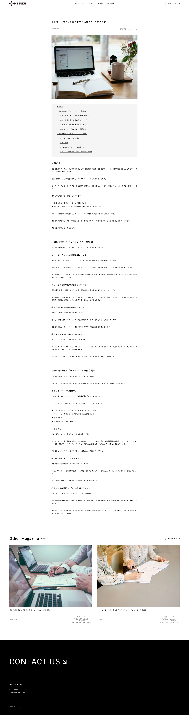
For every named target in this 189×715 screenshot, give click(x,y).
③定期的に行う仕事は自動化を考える (74, 125)
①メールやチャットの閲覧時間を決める (74, 116)
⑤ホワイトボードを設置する (70, 138)
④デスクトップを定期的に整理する (73, 129)
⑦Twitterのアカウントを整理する (72, 147)
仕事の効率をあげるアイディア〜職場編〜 (72, 111)
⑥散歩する (64, 143)
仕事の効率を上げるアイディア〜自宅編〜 (72, 134)
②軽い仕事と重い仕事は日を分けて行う (74, 120)
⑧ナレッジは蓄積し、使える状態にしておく (76, 152)
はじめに (60, 107)
